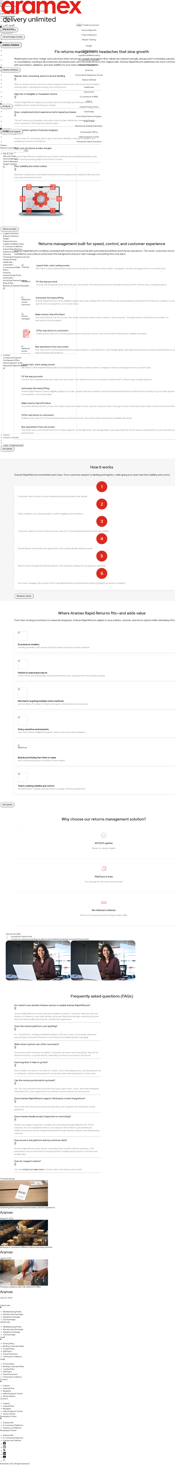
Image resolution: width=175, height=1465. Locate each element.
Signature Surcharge (11, 1317)
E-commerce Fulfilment (89, 60)
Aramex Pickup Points (89, 107)
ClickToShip (89, 111)
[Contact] (87, 128)
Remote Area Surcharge (13, 1314)
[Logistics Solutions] (87, 42)
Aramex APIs (8, 1422)
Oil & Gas (89, 70)
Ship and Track (9, 156)
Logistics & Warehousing (89, 55)
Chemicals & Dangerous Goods (89, 75)
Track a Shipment (89, 35)
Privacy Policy (8, 1343)
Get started (7, 449)
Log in (79, 25)
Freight (89, 46)
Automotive (89, 92)
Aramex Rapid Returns (89, 65)
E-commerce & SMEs (89, 96)
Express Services (89, 50)
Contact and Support (12, 357)
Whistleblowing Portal (12, 1311)
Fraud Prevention (10, 1354)
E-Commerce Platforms (13, 1425)
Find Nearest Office (89, 132)
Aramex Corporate (8, 148)
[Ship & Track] (87, 26)
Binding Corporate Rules (13, 1346)
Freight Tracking (89, 39)
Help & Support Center (89, 137)
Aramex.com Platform (12, 1428)
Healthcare (89, 87)
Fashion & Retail (89, 80)
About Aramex (9, 1396)
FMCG (89, 101)
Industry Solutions (10, 251)
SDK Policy (7, 1351)
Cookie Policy (9, 1349)
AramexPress (8, 1388)
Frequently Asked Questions (89, 141)
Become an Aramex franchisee (88, 126)
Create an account (91, 25)
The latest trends (7, 1178)
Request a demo (24, 596)
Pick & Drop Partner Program (88, 116)
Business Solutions (11, 236)
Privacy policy (83, 939)
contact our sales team (33, 1169)
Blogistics (7, 1391)
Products (7, 272)
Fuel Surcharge (9, 1319)
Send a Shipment (89, 30)
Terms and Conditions (12, 1356)
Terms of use (26, 936)
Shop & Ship (89, 121)
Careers (3, 145)
